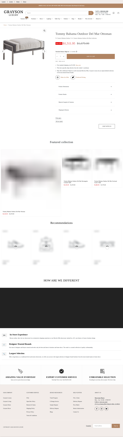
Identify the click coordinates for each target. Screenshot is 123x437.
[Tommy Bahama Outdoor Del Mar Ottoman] (31, 179)
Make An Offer (65, 77)
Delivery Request (54, 408)
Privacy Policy (30, 412)
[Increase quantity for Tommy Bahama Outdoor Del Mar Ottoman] (63, 56)
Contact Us (76, 412)
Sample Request (54, 405)
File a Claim (76, 398)
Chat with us (106, 126)
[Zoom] (44, 31)
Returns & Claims (31, 405)
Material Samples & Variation (66, 102)
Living (11, 1)
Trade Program (54, 398)
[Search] (91, 13)
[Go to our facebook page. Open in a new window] (97, 409)
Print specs (58, 118)
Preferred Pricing (81, 77)
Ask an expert (59, 121)
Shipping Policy (30, 408)
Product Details (62, 94)
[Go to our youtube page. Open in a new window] (106, 409)
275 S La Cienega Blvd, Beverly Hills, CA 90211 (107, 404)
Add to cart (91, 56)
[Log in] (114, 13)
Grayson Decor (7, 408)
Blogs (51, 412)
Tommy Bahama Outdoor (63, 38)
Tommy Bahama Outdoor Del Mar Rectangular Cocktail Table (76, 182)
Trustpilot (88, 426)
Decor (24, 1)
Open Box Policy (30, 401)
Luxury (4, 1)
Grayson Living (7, 401)
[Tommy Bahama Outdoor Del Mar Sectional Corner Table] (107, 164)
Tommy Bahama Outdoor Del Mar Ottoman (14, 211)
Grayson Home (7, 405)
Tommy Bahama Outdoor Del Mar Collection (85, 38)
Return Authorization (78, 408)
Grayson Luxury (7, 398)
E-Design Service (54, 401)
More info (78, 65)
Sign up (116, 426)
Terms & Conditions (31, 415)
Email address (98, 426)
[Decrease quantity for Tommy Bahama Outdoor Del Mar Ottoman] (57, 56)
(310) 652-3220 (103, 402)
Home (17, 1)
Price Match (76, 405)
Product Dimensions (64, 86)
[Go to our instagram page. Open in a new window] (102, 409)
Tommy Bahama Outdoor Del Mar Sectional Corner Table (105, 182)
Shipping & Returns (64, 110)
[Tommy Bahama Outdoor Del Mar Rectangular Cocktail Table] (76, 164)
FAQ (27, 398)
